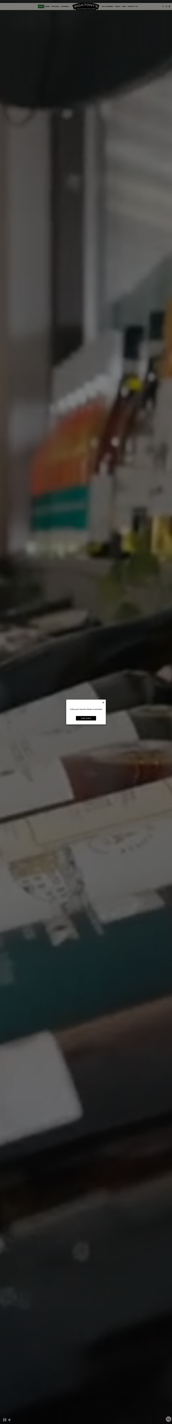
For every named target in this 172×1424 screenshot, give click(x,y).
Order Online (86, 718)
